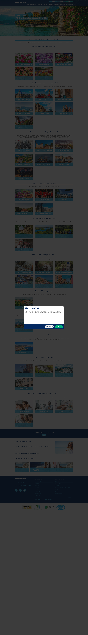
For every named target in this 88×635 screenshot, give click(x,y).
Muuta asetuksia (49, 326)
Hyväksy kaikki (59, 326)
